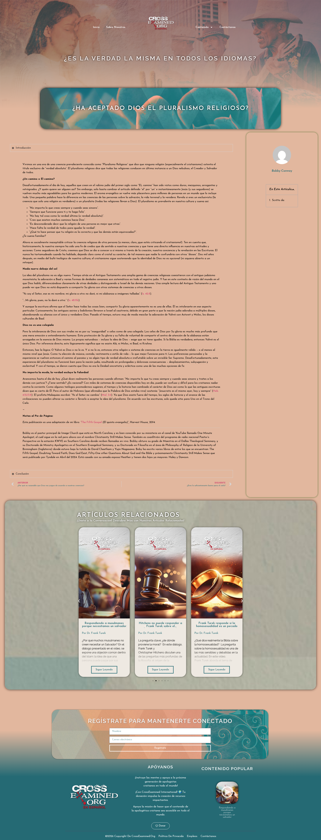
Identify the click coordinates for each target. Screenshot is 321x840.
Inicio (96, 27)
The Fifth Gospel (91, 422)
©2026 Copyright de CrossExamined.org (130, 836)
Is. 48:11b (73, 300)
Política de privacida (171, 836)
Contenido (202, 27)
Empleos (192, 836)
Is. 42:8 (146, 293)
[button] (293, 189)
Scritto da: (278, 200)
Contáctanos (228, 27)
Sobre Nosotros (115, 27)
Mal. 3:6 (106, 395)
